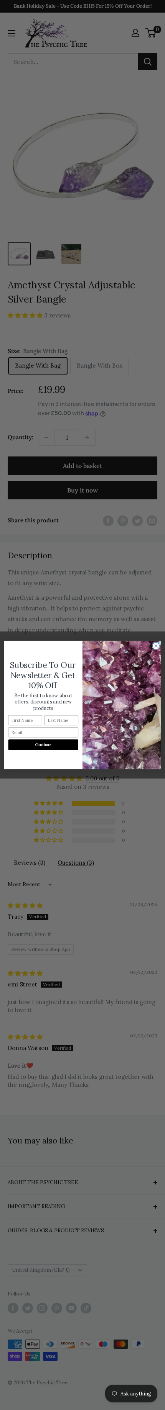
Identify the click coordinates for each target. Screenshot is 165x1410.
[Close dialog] (155, 645)
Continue (43, 745)
